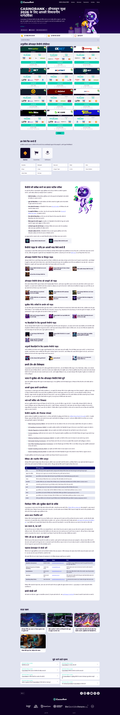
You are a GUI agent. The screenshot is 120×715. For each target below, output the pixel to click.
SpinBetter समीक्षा (33, 64)
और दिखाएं (59, 133)
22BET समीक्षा (33, 85)
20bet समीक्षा (86, 85)
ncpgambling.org (56, 567)
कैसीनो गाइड (73, 252)
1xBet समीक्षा (60, 64)
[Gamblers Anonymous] (36, 706)
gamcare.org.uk (55, 575)
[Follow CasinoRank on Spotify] (94, 693)
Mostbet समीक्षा (60, 85)
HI (21, 693)
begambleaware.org (56, 571)
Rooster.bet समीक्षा (87, 64)
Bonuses (79, 2)
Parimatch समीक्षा (86, 127)
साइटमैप (74, 713)
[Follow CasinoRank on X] (88, 693)
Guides (93, 2)
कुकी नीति (46, 713)
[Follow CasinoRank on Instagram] (84, 693)
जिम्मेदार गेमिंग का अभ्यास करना (74, 507)
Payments (86, 2)
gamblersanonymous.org (58, 563)
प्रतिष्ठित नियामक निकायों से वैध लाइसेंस (78, 416)
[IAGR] (28, 706)
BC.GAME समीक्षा (60, 127)
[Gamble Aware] (76, 706)
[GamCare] (46, 706)
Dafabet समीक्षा (60, 106)
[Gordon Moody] (57, 706)
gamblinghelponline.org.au (58, 579)
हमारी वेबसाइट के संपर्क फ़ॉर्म (68, 594)
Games (73, 2)
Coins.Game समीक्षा (33, 106)
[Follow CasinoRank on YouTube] (91, 693)
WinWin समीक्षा (33, 127)
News (98, 2)
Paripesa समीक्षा (86, 106)
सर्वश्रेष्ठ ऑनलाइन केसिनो (64, 2)
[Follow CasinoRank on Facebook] (81, 693)
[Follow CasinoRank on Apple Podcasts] (98, 693)
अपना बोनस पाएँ (33, 62)
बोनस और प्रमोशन (55, 206)
